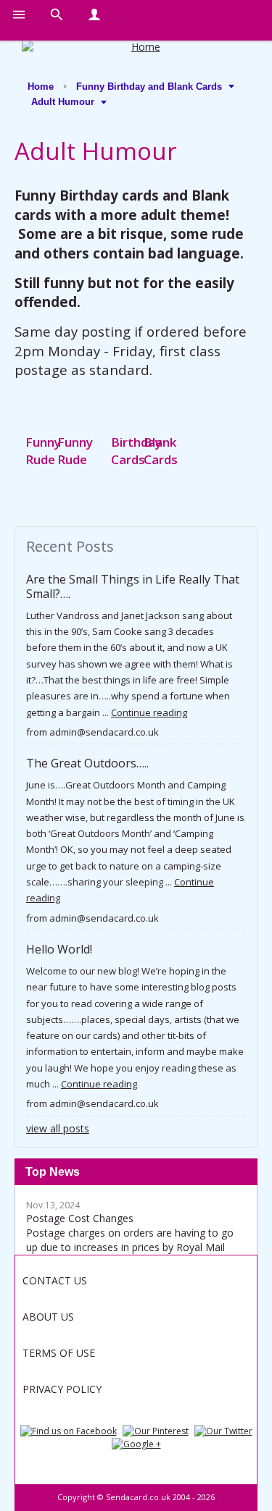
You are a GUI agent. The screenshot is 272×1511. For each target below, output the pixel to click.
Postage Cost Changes (79, 1218)
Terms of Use (58, 1353)
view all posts (57, 1128)
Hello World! (59, 949)
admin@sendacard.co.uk (104, 731)
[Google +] (136, 1443)
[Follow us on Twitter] (223, 1429)
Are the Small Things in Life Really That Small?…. (132, 586)
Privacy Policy (62, 1389)
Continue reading (149, 712)
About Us (48, 1316)
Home (41, 86)
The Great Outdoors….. (87, 763)
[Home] (139, 47)
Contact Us (54, 1280)
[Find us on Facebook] (68, 1429)
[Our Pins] (156, 1429)
